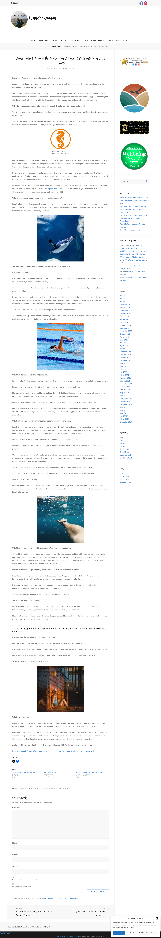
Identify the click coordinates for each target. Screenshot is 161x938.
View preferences (148, 933)
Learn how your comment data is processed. (60, 898)
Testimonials (124, 449)
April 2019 (124, 416)
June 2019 (124, 413)
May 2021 (123, 369)
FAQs (122, 440)
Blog (125, 40)
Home (32, 40)
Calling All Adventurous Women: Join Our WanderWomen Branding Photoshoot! (133, 218)
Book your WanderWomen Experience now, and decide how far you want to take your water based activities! (55, 751)
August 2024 (124, 316)
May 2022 (123, 343)
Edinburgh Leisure (49, 189)
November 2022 (126, 331)
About (64, 40)
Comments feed (126, 479)
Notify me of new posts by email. (21, 886)
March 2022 (124, 349)
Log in (122, 473)
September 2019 (126, 404)
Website (15, 866)
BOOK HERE (43, 40)
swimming (65, 788)
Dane (122, 266)
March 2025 (124, 302)
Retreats (123, 446)
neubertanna (52, 68)
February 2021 (125, 378)
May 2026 (123, 296)
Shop (55, 40)
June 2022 (124, 340)
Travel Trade (113, 40)
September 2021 (126, 360)
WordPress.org (125, 482)
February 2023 (125, 325)
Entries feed (124, 476)
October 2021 (125, 357)
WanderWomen (42, 18)
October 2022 (125, 334)
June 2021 (124, 366)
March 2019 (124, 419)
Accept (118, 933)
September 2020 (126, 390)
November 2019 (126, 398)
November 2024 (126, 311)
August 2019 (124, 407)
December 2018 (126, 422)
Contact (76, 40)
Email (15, 855)
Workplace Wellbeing (94, 40)
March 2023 (124, 322)
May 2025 (123, 299)
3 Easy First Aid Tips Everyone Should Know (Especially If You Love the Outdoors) (133, 209)
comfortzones (35, 788)
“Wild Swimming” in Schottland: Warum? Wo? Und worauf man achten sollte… (133, 260)
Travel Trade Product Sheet (130, 230)
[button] (157, 918)
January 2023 (125, 328)
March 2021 (124, 375)
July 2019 (123, 410)
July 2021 (123, 363)
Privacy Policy (48, 927)
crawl (42, 788)
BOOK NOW (5, 933)
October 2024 (125, 313)
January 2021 (125, 381)
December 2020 (126, 384)
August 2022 (124, 337)
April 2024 (124, 319)
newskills (58, 788)
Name (15, 843)
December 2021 (126, 354)
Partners (123, 443)
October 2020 (125, 387)
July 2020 (123, 395)
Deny (131, 933)
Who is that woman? (50, 772)
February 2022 (125, 352)
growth (46, 788)
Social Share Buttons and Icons (69, 936)
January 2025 (125, 308)
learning (52, 788)
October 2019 (125, 401)
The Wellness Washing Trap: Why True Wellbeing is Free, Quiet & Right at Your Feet (134, 200)
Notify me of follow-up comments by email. (24, 880)
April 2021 (124, 372)
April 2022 (124, 346)
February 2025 (125, 305)
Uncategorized (22, 788)
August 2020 (124, 393)
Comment (16, 807)
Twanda (123, 277)
